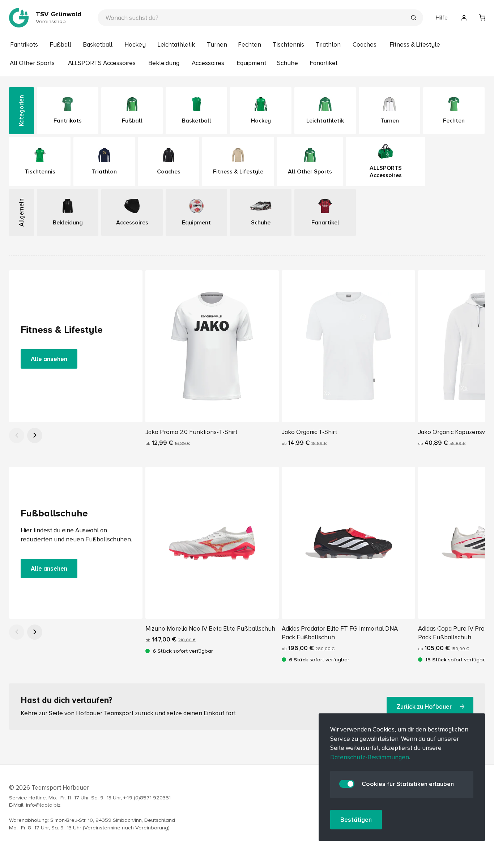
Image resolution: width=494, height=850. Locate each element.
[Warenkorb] (482, 17)
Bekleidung (163, 63)
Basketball (97, 44)
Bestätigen (356, 820)
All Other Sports (32, 63)
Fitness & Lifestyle (414, 44)
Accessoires (208, 63)
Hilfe (442, 17)
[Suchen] (413, 18)
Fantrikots (24, 44)
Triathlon (328, 44)
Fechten (249, 44)
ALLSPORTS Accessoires (102, 63)
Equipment (251, 63)
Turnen (217, 44)
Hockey (135, 44)
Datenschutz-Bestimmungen (369, 757)
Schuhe (287, 63)
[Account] (464, 17)
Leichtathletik (176, 44)
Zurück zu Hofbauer (424, 706)
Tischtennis (288, 44)
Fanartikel (323, 63)
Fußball (60, 44)
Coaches (364, 44)
